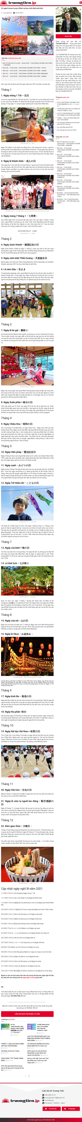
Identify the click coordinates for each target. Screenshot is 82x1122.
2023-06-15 (31, 1048)
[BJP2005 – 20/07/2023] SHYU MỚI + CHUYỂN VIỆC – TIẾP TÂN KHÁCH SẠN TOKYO (68, 194)
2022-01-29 (8, 1070)
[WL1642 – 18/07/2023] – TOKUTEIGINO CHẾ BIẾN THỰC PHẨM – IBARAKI (24, 70)
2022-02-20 (39, 1062)
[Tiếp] (29, 1076)
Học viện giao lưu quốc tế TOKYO (66, 130)
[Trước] (25, 1076)
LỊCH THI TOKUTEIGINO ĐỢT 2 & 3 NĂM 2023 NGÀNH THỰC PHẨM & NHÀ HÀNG (38, 1038)
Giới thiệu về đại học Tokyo (10, 1051)
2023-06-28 (15, 1035)
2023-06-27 (41, 1033)
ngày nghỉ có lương (29, 977)
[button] (81, 2)
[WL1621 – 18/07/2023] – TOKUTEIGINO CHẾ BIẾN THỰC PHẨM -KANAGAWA (25, 73)
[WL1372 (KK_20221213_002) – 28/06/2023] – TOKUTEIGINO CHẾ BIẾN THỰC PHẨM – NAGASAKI (68, 143)
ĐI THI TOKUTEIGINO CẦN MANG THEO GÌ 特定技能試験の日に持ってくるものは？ (17, 1028)
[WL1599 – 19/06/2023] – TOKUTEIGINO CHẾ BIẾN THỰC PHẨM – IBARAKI (68, 181)
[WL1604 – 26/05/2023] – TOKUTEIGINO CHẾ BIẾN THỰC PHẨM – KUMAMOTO (68, 175)
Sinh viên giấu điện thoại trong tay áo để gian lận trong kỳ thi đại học (12, 1068)
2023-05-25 (5, 1053)
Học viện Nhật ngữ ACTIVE (65, 127)
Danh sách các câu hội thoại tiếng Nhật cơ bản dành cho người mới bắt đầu (37, 1053)
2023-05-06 (45, 1055)
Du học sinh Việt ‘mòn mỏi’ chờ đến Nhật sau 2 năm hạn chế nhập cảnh (37, 1060)
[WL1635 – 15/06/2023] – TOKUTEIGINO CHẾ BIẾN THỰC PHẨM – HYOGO (24, 68)
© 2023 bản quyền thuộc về (35, 1120)
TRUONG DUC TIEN (49, 1120)
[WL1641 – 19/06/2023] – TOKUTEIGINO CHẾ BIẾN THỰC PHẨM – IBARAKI (24, 76)
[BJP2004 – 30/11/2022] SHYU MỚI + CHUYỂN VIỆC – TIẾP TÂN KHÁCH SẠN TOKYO (68, 201)
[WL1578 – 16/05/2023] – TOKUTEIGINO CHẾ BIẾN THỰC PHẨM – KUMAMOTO (68, 188)
